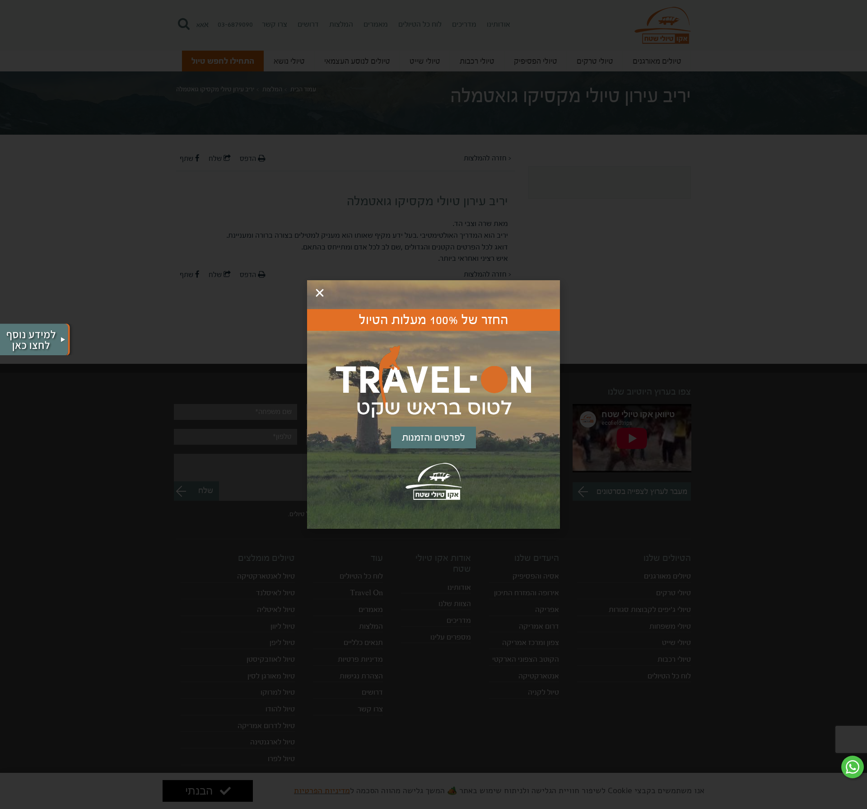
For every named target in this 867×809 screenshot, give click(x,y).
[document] (433, 404)
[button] (319, 292)
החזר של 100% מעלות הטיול (433, 320)
